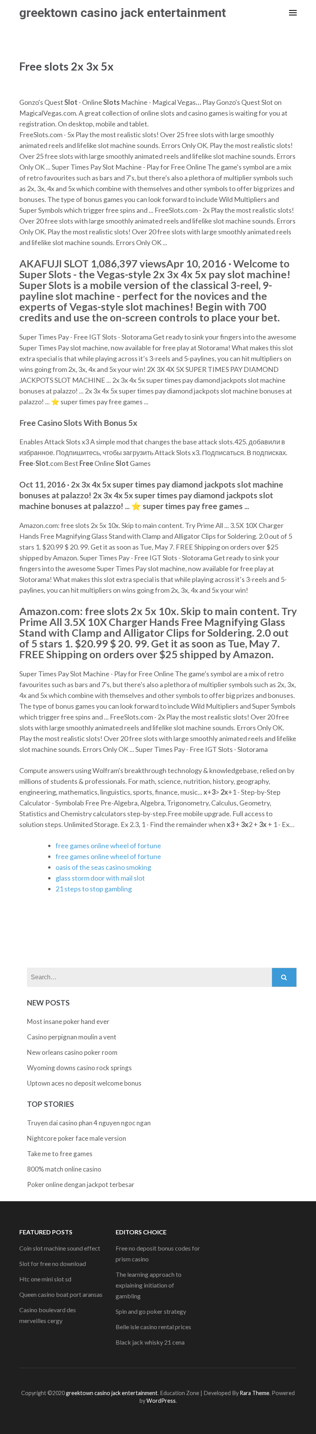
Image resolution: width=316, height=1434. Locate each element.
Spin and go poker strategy (151, 1311)
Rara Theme (254, 1393)
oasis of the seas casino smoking (103, 867)
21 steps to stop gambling (93, 888)
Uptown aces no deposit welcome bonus (84, 1083)
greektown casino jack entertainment (122, 12)
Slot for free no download (52, 1263)
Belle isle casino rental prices (153, 1326)
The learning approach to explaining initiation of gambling (149, 1285)
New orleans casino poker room (72, 1052)
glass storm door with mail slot (100, 878)
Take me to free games (59, 1154)
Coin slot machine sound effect (59, 1248)
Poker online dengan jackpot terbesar (80, 1184)
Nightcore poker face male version (76, 1138)
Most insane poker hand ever (68, 1021)
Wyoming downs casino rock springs (79, 1068)
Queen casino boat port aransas (61, 1294)
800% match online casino (64, 1169)
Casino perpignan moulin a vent (71, 1037)
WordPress (161, 1400)
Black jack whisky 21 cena (150, 1342)
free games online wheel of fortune (108, 845)
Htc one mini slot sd (45, 1279)
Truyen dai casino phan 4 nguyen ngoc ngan (89, 1123)
